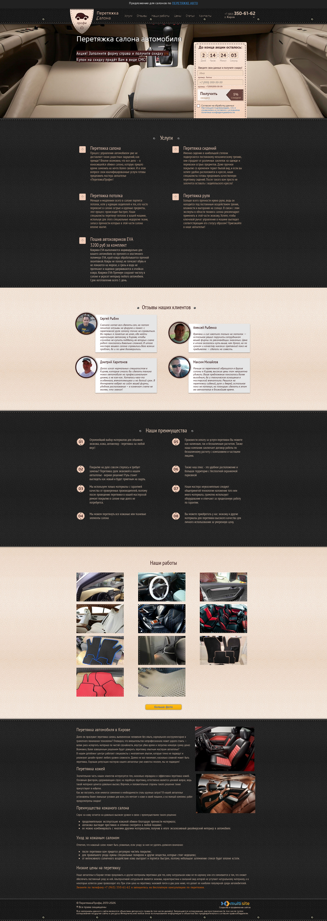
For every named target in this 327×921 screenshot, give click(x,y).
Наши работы (161, 16)
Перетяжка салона (105, 148)
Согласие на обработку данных (220, 109)
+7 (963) (240, 13)
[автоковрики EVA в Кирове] (100, 650)
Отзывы (142, 16)
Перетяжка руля (196, 195)
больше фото (163, 707)
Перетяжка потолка (106, 195)
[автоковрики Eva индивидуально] (162, 650)
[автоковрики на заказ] (224, 650)
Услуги (128, 16)
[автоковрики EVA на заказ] (162, 682)
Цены (177, 16)
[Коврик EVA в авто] (100, 682)
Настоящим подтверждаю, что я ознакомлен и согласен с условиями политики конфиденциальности (220, 110)
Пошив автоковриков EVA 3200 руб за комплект (111, 242)
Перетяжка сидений (199, 148)
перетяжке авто (185, 3)
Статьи (190, 16)
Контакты (205, 16)
